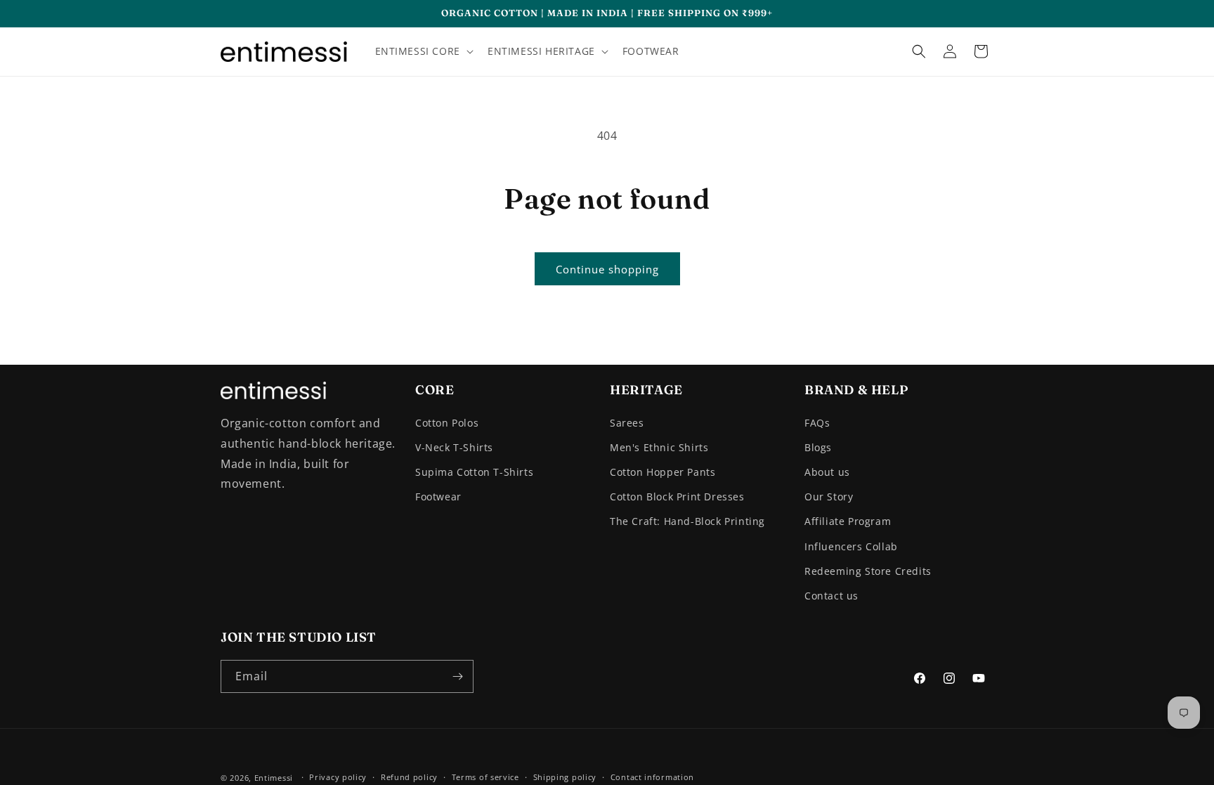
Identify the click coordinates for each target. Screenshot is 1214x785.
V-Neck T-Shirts (454, 447)
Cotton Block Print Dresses (677, 496)
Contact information (652, 777)
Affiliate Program (847, 521)
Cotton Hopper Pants (662, 472)
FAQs (817, 422)
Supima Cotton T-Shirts (474, 472)
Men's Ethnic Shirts (659, 447)
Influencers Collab (851, 546)
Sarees (627, 422)
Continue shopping (607, 269)
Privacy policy (338, 777)
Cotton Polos (446, 422)
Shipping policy (565, 777)
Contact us (831, 595)
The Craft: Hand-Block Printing (687, 521)
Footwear (438, 496)
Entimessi (273, 777)
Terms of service (485, 777)
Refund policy (409, 777)
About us (827, 472)
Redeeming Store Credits (868, 571)
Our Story (828, 496)
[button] (423, 51)
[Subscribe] (457, 676)
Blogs (818, 447)
